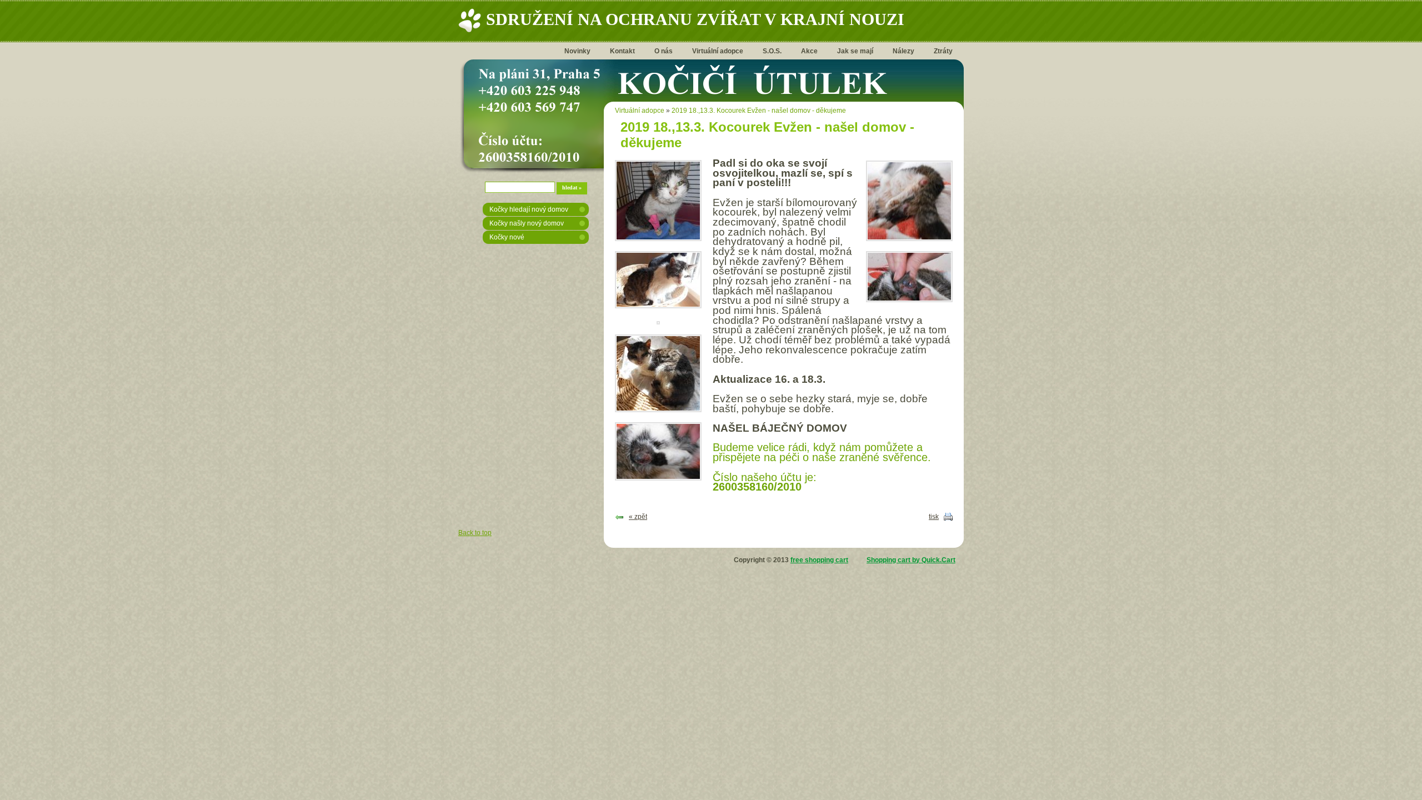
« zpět (638, 517)
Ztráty (943, 51)
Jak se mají (855, 51)
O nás (663, 51)
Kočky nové (506, 237)
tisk (934, 517)
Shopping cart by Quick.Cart (911, 560)
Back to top (475, 533)
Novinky (577, 51)
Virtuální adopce (717, 51)
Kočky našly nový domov (526, 223)
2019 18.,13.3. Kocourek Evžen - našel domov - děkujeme (759, 110)
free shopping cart (819, 560)
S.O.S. (772, 51)
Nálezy (903, 51)
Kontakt (622, 51)
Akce (809, 51)
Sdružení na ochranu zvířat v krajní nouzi (695, 19)
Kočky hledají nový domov (528, 209)
